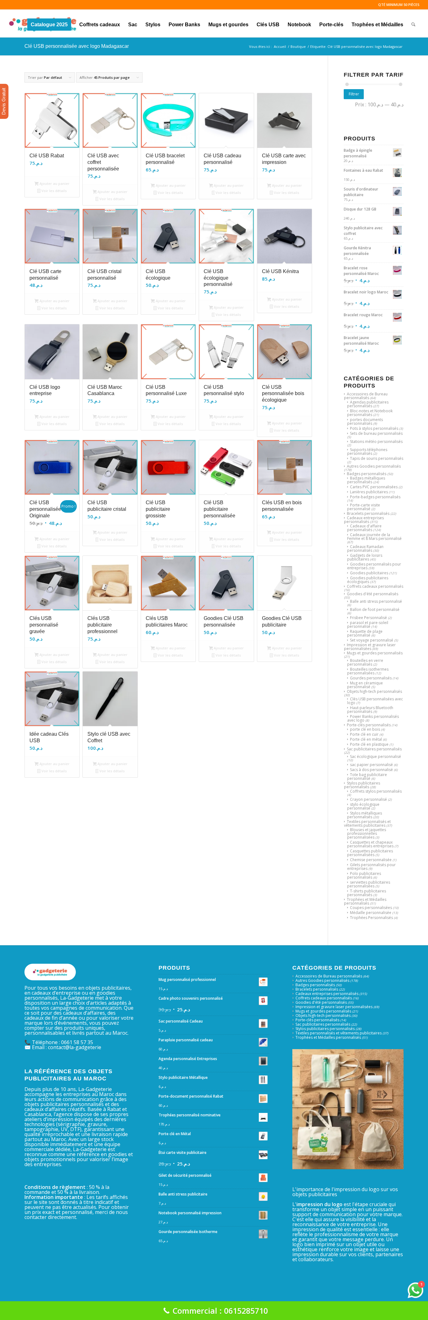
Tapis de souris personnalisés (376, 458)
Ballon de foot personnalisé (374, 609)
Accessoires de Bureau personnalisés (366, 395)
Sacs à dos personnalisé (371, 769)
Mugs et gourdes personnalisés (375, 653)
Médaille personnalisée (370, 912)
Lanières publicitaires (369, 492)
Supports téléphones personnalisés (367, 451)
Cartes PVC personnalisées (374, 487)
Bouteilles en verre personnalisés (365, 662)
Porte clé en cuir (364, 734)
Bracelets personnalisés (368, 513)
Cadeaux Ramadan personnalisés (365, 548)
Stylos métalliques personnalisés (364, 815)
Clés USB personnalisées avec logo (375, 700)
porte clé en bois (365, 729)
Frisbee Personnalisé (368, 617)
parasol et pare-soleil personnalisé (367, 624)
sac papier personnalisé (371, 764)
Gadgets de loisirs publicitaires (364, 557)
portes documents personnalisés (365, 421)
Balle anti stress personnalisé (376, 601)
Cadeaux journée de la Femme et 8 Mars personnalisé (374, 536)
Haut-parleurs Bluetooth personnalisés (370, 709)
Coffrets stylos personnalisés (376, 791)
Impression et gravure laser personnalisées (370, 646)
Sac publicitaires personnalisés (374, 749)
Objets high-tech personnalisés (374, 691)
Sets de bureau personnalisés (376, 433)
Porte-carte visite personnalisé (363, 506)
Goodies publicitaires (369, 573)
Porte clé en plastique (369, 744)
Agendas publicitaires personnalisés (368, 404)
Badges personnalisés (366, 473)
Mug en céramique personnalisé (365, 684)
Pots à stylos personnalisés (374, 428)
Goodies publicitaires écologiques (367, 579)
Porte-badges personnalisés (375, 497)
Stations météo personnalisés (376, 441)
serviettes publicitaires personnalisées (368, 884)
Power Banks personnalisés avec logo (373, 718)
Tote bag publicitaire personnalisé (367, 776)
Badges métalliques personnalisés (366, 480)
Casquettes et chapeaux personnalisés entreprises (370, 844)
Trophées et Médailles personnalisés (365, 901)
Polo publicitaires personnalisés (364, 875)
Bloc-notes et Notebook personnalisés (370, 412)
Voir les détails (53, 190)
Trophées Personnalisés (371, 917)
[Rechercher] (413, 23)
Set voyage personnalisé (371, 640)
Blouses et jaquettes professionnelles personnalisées (366, 833)
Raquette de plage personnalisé (365, 633)
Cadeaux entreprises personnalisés (364, 519)
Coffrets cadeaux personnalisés (375, 586)
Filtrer (354, 94)
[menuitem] (49, 23)
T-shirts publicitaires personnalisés (366, 892)
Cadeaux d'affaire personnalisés (364, 527)
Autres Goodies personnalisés (374, 466)
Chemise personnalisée (371, 859)
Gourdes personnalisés (371, 678)
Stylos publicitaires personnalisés (362, 784)
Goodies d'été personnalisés (372, 594)
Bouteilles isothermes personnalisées (368, 671)
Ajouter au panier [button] (54, 183)
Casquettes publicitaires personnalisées (370, 852)
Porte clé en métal (366, 739)
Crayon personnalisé (368, 799)
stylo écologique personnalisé (363, 806)
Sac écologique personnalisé (375, 756)
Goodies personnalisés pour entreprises (374, 566)
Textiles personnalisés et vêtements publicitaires (367, 823)
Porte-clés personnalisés (369, 725)
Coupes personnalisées (371, 907)
